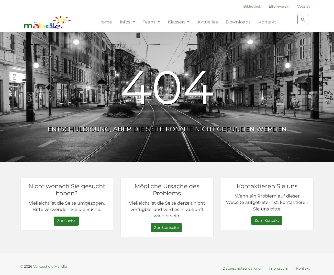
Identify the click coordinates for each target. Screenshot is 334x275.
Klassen (177, 21)
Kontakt (267, 21)
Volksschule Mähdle (50, 266)
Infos (126, 21)
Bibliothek (252, 6)
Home (105, 21)
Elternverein (279, 6)
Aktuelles (207, 21)
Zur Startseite (166, 227)
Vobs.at (303, 6)
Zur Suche (66, 221)
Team (149, 21)
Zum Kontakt (267, 220)
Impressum (278, 268)
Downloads (238, 21)
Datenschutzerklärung (242, 268)
